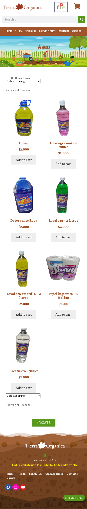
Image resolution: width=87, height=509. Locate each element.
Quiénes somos (47, 31)
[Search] (81, 19)
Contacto (63, 31)
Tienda (18, 31)
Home (18, 78)
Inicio (9, 31)
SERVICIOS (30, 31)
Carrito (76, 31)
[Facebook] (8, 487)
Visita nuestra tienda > (45, 460)
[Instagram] (15, 487)
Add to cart (24, 159)
